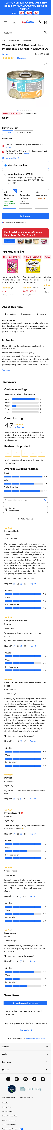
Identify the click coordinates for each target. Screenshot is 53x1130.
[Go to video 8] (33, 110)
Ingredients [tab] (26, 314)
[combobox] (25, 32)
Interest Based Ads (9, 1116)
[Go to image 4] (24, 110)
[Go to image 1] (17, 110)
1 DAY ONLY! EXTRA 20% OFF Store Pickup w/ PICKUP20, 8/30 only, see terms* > (25, 7)
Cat (4, 40)
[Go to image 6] (28, 110)
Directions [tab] (41, 314)
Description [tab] (10, 314)
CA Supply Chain (8, 1120)
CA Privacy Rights (9, 1124)
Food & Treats (14, 40)
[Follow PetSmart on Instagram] (17, 1079)
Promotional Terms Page (35, 1038)
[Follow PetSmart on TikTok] (34, 1079)
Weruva (5, 54)
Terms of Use (7, 1107)
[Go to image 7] (31, 110)
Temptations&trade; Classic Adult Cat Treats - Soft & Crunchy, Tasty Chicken (32, 280)
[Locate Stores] (39, 22)
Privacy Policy (7, 1111)
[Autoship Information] (32, 174)
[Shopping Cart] (45, 22)
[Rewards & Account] (14, 22)
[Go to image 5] (26, 110)
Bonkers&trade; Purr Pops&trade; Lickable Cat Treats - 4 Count (11, 280)
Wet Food (27, 40)
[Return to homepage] (28, 22)
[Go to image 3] (22, 110)
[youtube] (43, 1079)
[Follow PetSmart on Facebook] (8, 1079)
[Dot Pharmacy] (31, 1088)
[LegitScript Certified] (12, 1088)
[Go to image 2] (20, 110)
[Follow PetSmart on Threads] (25, 1079)
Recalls (5, 1103)
